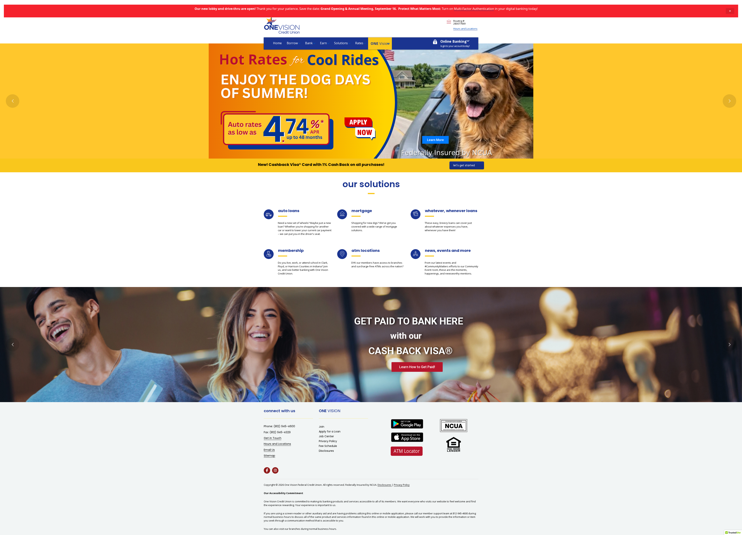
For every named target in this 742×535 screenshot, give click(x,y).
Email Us (269, 450)
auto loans (288, 210)
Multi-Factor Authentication (474, 9)
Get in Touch (272, 438)
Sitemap (269, 456)
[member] (269, 254)
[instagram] (275, 470)
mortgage (361, 210)
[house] (342, 213)
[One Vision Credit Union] (282, 25)
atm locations (365, 250)
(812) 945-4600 (284, 426)
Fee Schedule (328, 446)
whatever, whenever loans (451, 210)
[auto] (269, 213)
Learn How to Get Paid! (417, 367)
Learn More (435, 140)
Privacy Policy (328, 441)
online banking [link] (453, 41)
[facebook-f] (267, 470)
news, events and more (448, 250)
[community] (415, 253)
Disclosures (326, 451)
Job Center (326, 436)
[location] (342, 253)
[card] (415, 213)
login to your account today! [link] (455, 46)
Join (321, 427)
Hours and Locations (465, 28)
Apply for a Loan (329, 431)
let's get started (464, 165)
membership (291, 250)
